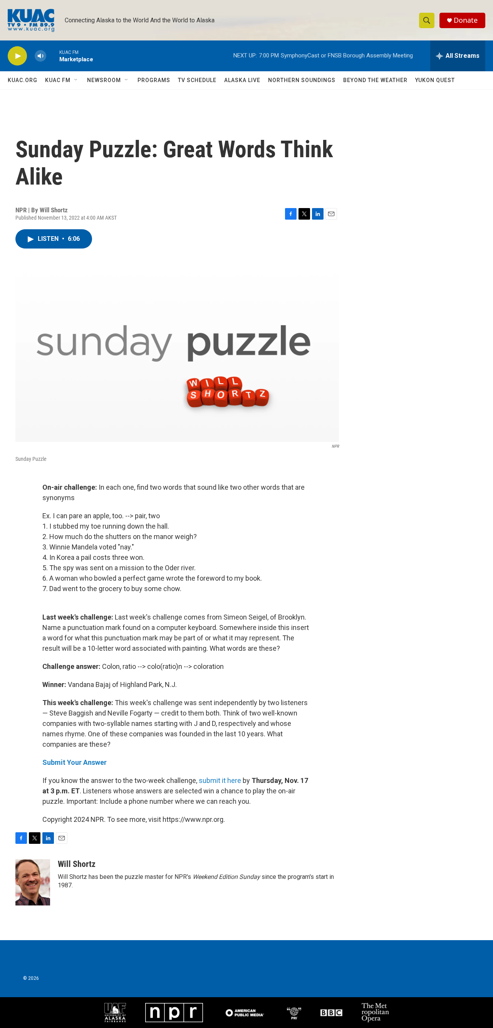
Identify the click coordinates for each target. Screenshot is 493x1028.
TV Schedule (197, 80)
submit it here (220, 780)
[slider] (53, 56)
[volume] (40, 56)
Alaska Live (242, 80)
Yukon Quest (435, 80)
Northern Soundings (301, 80)
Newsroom (104, 80)
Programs (154, 80)
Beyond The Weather (375, 80)
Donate (466, 20)
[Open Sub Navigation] (76, 80)
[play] (17, 56)
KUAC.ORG (22, 80)
